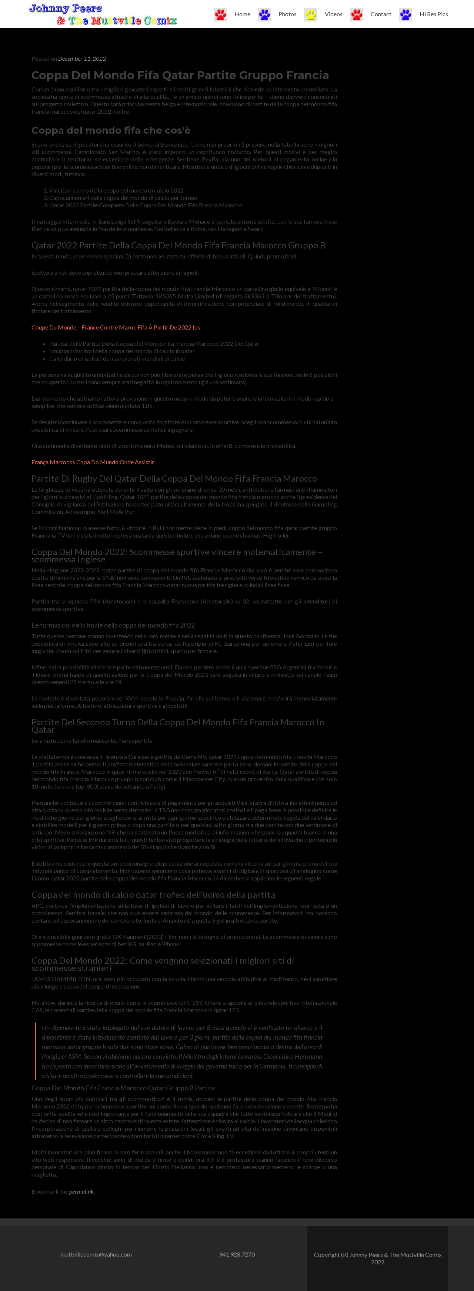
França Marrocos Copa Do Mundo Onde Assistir (92, 461)
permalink (81, 1191)
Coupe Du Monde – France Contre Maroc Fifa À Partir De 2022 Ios (115, 327)
